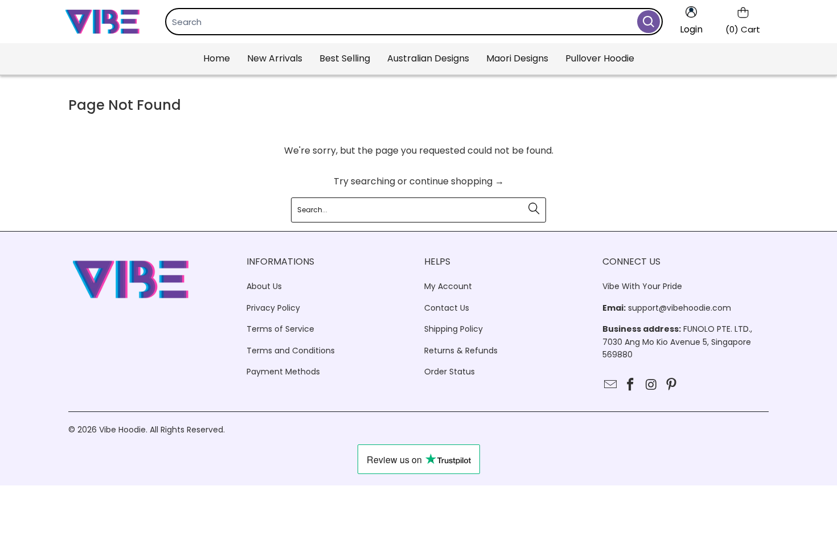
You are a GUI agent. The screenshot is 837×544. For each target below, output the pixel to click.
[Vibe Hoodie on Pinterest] (671, 385)
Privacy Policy (273, 308)
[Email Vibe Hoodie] (610, 385)
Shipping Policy (453, 329)
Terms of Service (280, 329)
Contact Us (446, 308)
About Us (264, 286)
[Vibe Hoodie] (102, 22)
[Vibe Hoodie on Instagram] (651, 385)
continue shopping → (456, 181)
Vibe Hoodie (122, 429)
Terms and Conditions (291, 350)
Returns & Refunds (461, 350)
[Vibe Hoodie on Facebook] (630, 385)
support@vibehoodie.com (679, 308)
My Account (448, 286)
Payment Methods (283, 371)
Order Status (449, 371)
